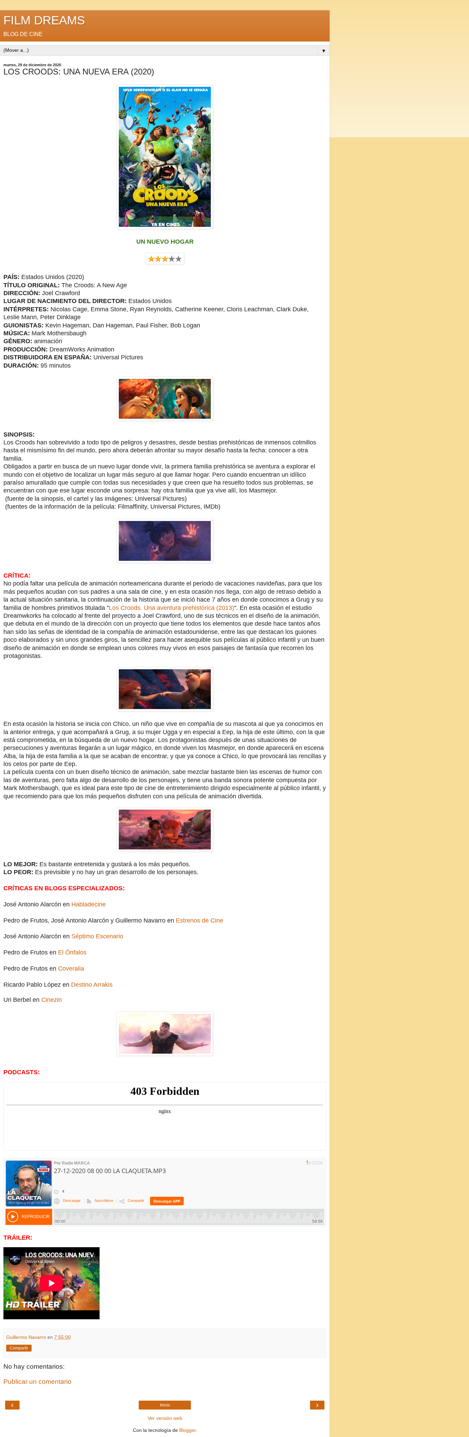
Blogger (187, 1430)
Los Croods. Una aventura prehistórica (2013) (171, 607)
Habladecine (88, 904)
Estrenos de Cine (199, 920)
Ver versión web (165, 1418)
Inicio (165, 1405)
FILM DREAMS (44, 20)
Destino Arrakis (92, 984)
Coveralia (71, 968)
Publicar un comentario (37, 1381)
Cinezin (51, 999)
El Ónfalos (72, 952)
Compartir (19, 1348)
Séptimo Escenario (97, 936)
